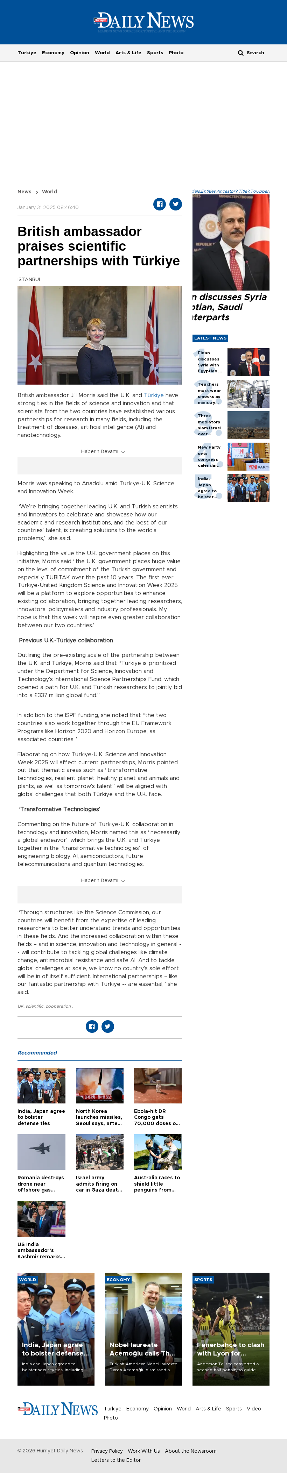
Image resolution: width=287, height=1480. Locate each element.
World (102, 52)
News (24, 192)
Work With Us (144, 1451)
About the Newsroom (191, 1451)
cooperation (59, 1006)
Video (254, 1409)
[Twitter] (175, 204)
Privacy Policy (107, 1451)
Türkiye (27, 52)
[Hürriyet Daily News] (143, 22)
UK (20, 1006)
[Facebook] (159, 204)
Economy (53, 52)
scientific (34, 1006)
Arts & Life (128, 52)
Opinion (79, 52)
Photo (176, 52)
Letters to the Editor (116, 1460)
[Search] (241, 53)
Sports (155, 52)
